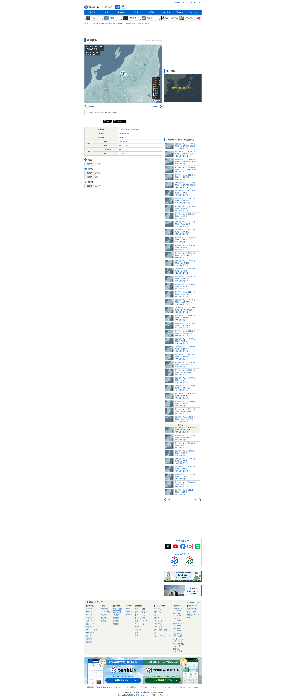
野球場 (156, 618)
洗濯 (136, 612)
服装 (136, 615)
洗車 (136, 633)
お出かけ (138, 618)
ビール (144, 624)
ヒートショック (178, 640)
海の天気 (157, 612)
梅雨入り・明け (178, 625)
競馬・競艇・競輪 (160, 630)
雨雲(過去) (104, 609)
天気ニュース (194, 12)
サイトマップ (190, 2)
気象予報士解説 (192, 609)
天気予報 (91, 12)
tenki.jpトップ (179, 2)
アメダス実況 (105, 612)
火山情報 (116, 618)
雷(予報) (89, 636)
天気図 (135, 12)
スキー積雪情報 (178, 645)
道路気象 (89, 639)
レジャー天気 (165, 12)
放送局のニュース (193, 615)
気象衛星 (129, 612)
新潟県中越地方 (124, 133)
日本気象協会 (100, 687)
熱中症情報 (177, 630)
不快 (143, 615)
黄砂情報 (89, 642)
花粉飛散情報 (177, 609)
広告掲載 (182, 687)
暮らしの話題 (192, 612)
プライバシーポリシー (149, 687)
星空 (136, 621)
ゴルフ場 (157, 624)
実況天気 (104, 615)
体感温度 (138, 630)
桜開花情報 (177, 614)
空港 (156, 615)
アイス (144, 621)
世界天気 (89, 612)
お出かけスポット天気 (162, 636)
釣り (156, 633)
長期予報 (89, 621)
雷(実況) (103, 621)
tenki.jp (92, 7)
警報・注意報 (118, 609)
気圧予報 (89, 615)
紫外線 (137, 627)
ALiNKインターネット (115, 687)
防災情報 (121, 12)
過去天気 (104, 618)
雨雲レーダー (91, 624)
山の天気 (157, 609)
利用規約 (133, 687)
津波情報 (116, 615)
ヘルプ (199, 2)
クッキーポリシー (168, 687)
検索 (117, 7)
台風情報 (116, 621)
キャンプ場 (158, 627)
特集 (188, 617)
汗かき (144, 612)
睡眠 (136, 636)
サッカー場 (158, 621)
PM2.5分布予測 (91, 630)
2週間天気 (89, 618)
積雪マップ (90, 627)
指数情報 (150, 12)
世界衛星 (129, 615)
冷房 (143, 618)
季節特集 (179, 12)
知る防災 (116, 624)
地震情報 (117, 612)
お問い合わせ (194, 687)
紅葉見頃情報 (178, 635)
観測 (106, 12)
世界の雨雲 (90, 633)
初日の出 (177, 650)
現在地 (123, 8)
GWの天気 (177, 620)
